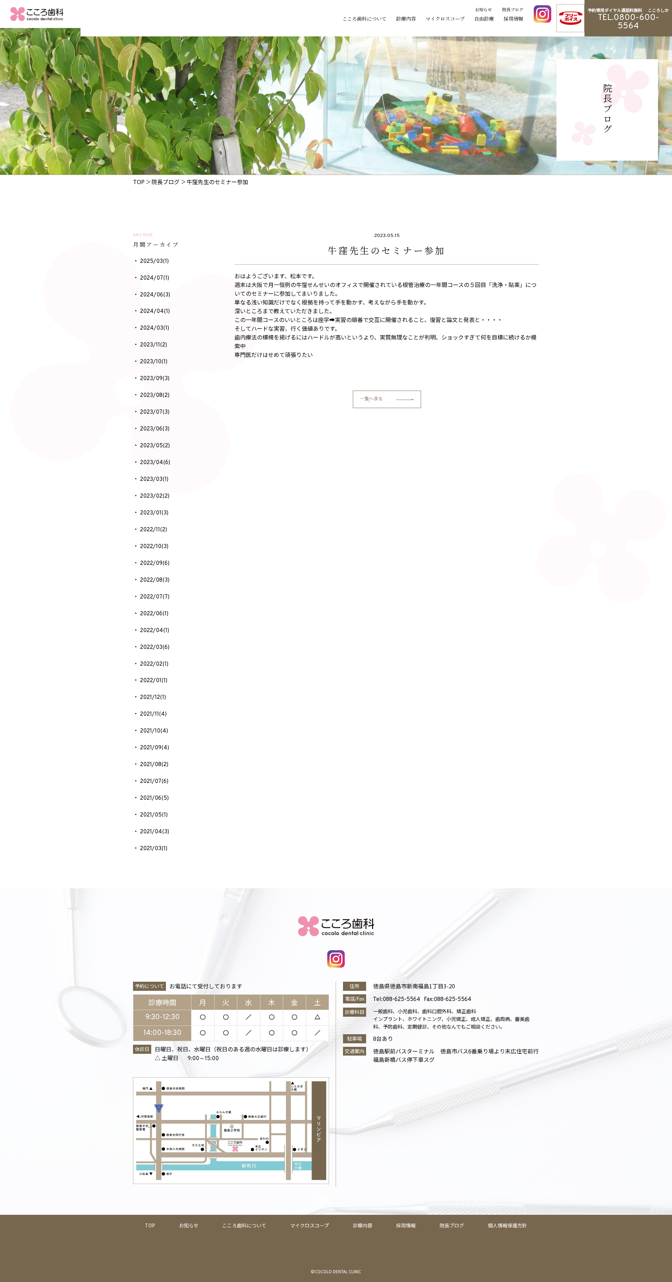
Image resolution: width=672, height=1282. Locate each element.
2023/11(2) (153, 345)
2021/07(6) (154, 781)
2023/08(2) (154, 395)
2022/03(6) (154, 647)
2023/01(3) (154, 513)
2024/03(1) (154, 328)
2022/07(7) (154, 597)
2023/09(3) (154, 378)
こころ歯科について (364, 18)
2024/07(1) (154, 278)
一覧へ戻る (371, 399)
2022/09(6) (154, 563)
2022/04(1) (154, 630)
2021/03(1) (153, 848)
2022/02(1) (154, 664)
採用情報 (513, 18)
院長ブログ (512, 9)
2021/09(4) (154, 747)
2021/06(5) (154, 798)
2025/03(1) (154, 261)
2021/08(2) (154, 764)
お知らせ (483, 9)
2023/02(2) (154, 496)
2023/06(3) (154, 429)
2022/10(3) (154, 546)
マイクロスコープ (445, 18)
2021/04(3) (154, 831)
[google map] (441, 1131)
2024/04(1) (155, 311)
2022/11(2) (153, 529)
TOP (150, 1225)
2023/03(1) (154, 479)
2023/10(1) (153, 361)
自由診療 (484, 18)
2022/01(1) (153, 680)
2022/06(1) (154, 613)
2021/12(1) (153, 697)
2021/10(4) (154, 731)
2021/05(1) (154, 815)
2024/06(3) (155, 295)
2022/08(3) (154, 580)
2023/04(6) (155, 462)
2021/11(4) (153, 714)
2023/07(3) (154, 412)
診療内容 (406, 18)
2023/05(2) (155, 445)
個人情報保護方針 (507, 1225)
